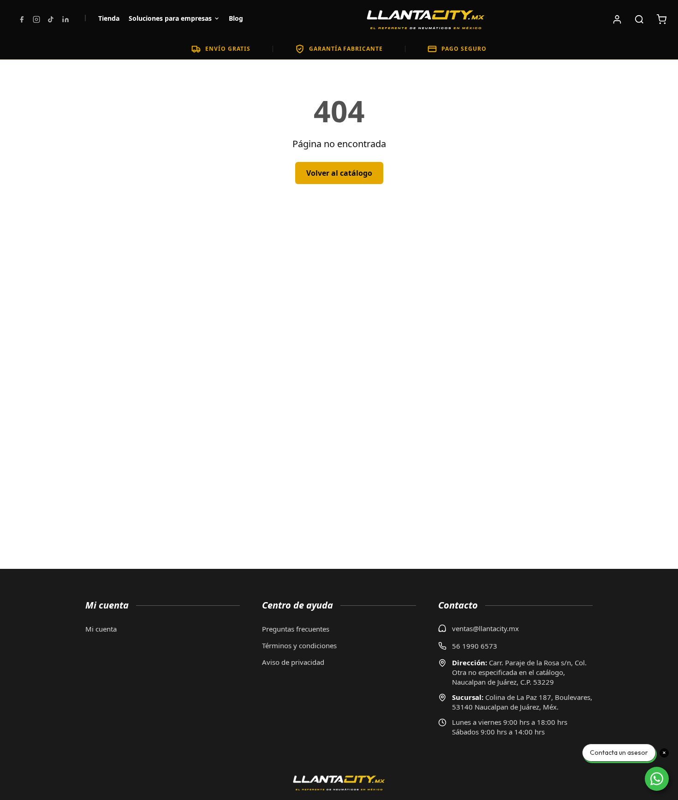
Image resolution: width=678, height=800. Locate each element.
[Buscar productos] (639, 19)
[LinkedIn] (65, 19)
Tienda (108, 18)
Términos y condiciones (299, 645)
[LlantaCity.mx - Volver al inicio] (426, 19)
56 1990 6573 (474, 646)
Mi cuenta (101, 628)
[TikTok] (51, 19)
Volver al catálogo (339, 173)
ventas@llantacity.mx (485, 628)
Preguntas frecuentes (295, 628)
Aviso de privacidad (293, 662)
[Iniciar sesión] (617, 19)
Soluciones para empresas (170, 18)
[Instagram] (36, 19)
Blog (236, 18)
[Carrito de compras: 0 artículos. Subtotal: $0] (661, 19)
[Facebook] (22, 19)
